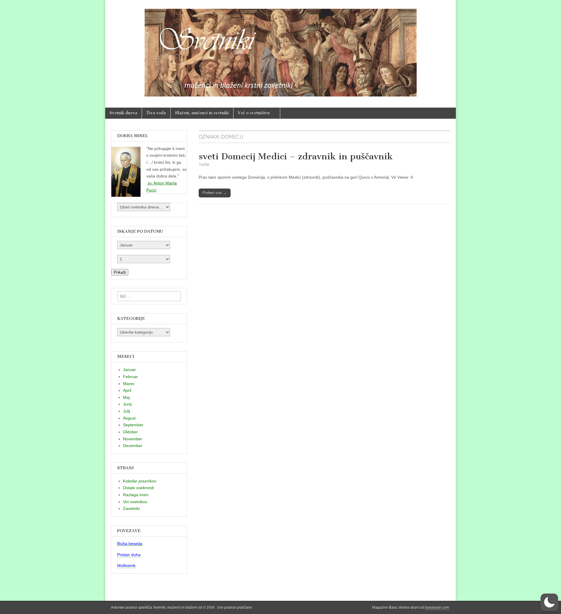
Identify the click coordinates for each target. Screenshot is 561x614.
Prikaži (120, 272)
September (133, 424)
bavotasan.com (437, 608)
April (127, 390)
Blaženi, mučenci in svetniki (202, 113)
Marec (129, 383)
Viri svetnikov (135, 501)
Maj (126, 397)
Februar (130, 376)
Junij (127, 404)
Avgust (129, 418)
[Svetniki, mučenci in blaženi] (280, 49)
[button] (549, 602)
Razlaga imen (135, 494)
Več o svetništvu (254, 113)
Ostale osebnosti (138, 487)
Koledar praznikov (139, 481)
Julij (126, 411)
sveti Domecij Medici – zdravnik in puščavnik (296, 156)
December (132, 445)
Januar (129, 369)
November (132, 439)
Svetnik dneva (123, 113)
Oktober (130, 432)
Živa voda (156, 113)
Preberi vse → (214, 193)
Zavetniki (131, 508)
